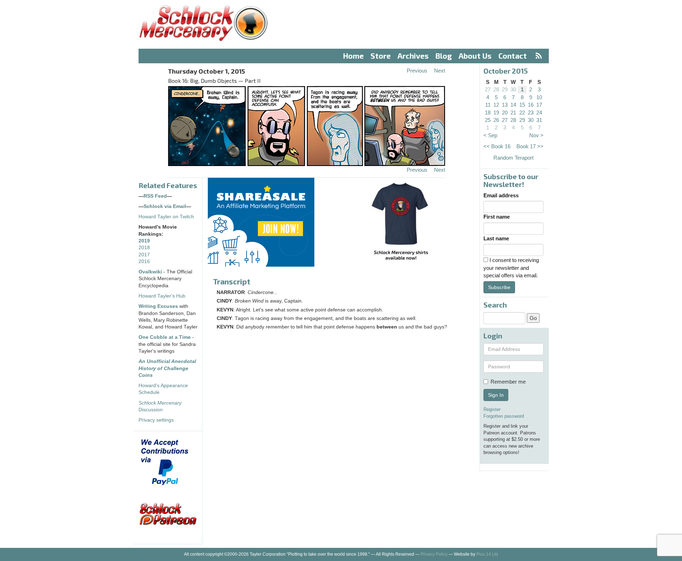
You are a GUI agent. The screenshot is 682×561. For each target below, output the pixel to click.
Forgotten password (503, 416)
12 (496, 105)
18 (488, 112)
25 (488, 120)
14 (513, 105)
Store (380, 55)
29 (505, 89)
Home (353, 55)
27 (488, 89)
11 (488, 105)
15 (522, 105)
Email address (501, 195)
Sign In (496, 395)
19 (496, 112)
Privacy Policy (434, 554)
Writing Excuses (158, 306)
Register (491, 409)
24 (539, 112)
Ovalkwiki (151, 271)
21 (513, 112)
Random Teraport (513, 158)
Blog (443, 55)
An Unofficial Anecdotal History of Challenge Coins (167, 368)
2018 (144, 247)
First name (496, 217)
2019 (144, 241)
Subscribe (499, 287)
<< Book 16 (496, 146)
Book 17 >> (529, 146)
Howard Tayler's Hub (162, 296)
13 (505, 105)
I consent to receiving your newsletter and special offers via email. (511, 267)
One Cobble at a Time (165, 337)
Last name (496, 238)
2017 (144, 254)
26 (496, 120)
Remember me (508, 382)
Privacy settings (156, 420)
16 (531, 105)
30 (513, 89)
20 (505, 112)
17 (539, 105)
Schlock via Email (165, 206)
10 (539, 97)
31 (539, 120)
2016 (144, 261)
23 (531, 112)
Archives (413, 55)
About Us (475, 55)
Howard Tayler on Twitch (166, 216)
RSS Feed (155, 196)
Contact (512, 55)
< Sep (490, 135)
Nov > (536, 135)
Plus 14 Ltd (487, 554)
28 (496, 89)
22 (522, 112)
